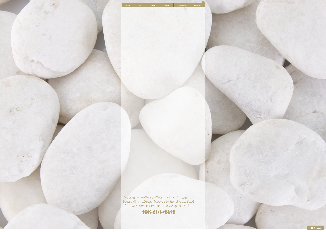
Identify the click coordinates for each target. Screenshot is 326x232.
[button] (203, 1)
